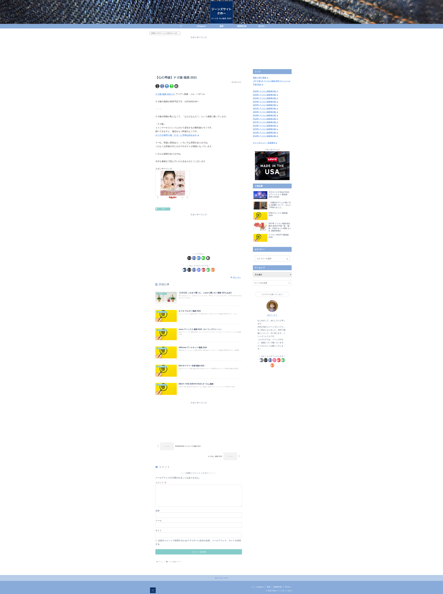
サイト (158, 530)
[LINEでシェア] (172, 86)
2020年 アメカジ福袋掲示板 (264, 112)
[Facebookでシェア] (162, 86)
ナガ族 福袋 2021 (163, 94)
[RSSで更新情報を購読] (213, 270)
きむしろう (272, 315)
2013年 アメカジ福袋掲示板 (264, 136)
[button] (176, 86)
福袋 (268, 587)
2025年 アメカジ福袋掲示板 (264, 95)
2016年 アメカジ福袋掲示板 (264, 126)
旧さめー (288, 587)
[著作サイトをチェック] (185, 270)
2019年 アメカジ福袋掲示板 (264, 115)
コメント (160, 482)
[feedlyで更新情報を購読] (208, 270)
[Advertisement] (198, 55)
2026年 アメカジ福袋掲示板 (264, 91)
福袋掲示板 (278, 587)
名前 (157, 511)
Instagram (260, 587)
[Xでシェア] (157, 86)
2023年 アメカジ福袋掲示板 (264, 102)
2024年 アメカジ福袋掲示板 (264, 98)
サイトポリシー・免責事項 (264, 143)
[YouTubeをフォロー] (203, 270)
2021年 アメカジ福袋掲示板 (264, 108)
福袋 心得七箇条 (259, 78)
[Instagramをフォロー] (199, 270)
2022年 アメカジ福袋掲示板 (264, 105)
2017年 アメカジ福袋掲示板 (264, 122)
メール (158, 520)
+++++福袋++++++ (164, 209)
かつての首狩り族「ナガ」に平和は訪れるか (176, 135)
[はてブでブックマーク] (167, 86)
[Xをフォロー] (189, 270)
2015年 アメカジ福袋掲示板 (264, 129)
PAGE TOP (222, 578)
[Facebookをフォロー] (194, 270)
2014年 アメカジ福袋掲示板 (264, 133)
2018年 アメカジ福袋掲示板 (264, 119)
